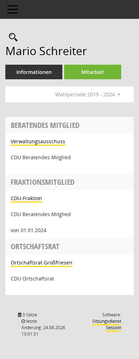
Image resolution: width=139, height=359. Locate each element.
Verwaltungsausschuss (38, 141)
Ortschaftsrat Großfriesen (41, 262)
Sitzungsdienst (106, 324)
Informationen (34, 72)
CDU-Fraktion (26, 198)
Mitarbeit (92, 72)
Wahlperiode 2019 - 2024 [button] (85, 94)
